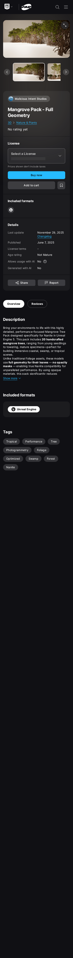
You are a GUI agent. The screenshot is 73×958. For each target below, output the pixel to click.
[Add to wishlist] (61, 185)
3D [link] (10, 122)
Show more (10, 378)
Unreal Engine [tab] (26, 409)
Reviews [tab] (37, 303)
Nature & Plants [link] (26, 122)
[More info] (45, 261)
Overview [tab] (13, 303)
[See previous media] (7, 72)
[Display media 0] (28, 72)
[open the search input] (57, 7)
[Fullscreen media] (65, 25)
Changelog (44, 236)
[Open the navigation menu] (66, 7)
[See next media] (66, 72)
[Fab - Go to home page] (26, 6)
